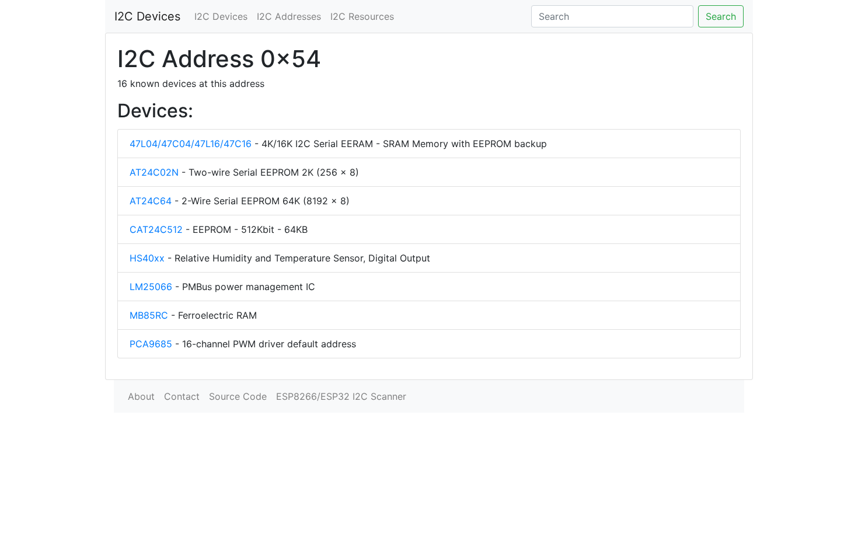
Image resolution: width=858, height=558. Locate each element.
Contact (182, 396)
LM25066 (151, 286)
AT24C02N (154, 172)
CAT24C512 (156, 229)
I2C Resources (362, 16)
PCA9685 (151, 344)
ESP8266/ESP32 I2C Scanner (341, 396)
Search (721, 16)
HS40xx (147, 258)
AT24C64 (151, 201)
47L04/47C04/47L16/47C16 (191, 143)
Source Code (238, 396)
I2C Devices (147, 16)
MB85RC (149, 315)
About (141, 396)
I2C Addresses (289, 16)
